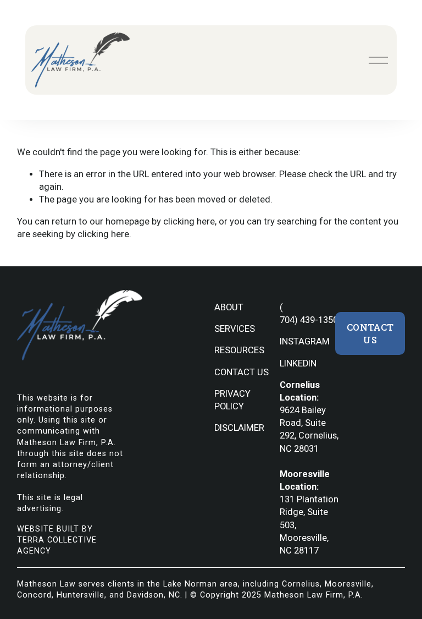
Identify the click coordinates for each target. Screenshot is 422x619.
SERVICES (234, 329)
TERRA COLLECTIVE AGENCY (57, 545)
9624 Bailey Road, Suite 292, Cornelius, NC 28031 (309, 429)
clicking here (189, 221)
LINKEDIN (298, 363)
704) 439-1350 (309, 320)
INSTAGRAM (305, 341)
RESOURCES (239, 350)
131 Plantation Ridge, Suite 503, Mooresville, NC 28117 (309, 525)
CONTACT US (241, 372)
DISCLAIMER (239, 428)
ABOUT (228, 307)
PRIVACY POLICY (232, 400)
